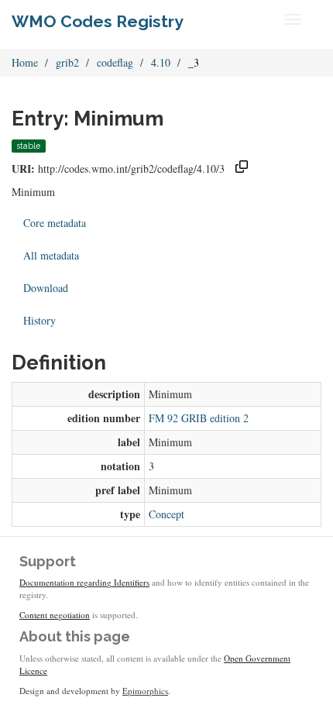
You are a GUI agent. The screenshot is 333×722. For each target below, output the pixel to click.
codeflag (115, 62)
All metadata (51, 255)
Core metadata (54, 222)
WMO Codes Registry (98, 21)
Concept (166, 514)
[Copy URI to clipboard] (241, 168)
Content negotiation (54, 615)
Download (45, 287)
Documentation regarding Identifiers (84, 582)
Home (25, 62)
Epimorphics (145, 690)
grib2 (67, 62)
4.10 (160, 62)
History (39, 320)
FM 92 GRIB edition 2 (199, 418)
